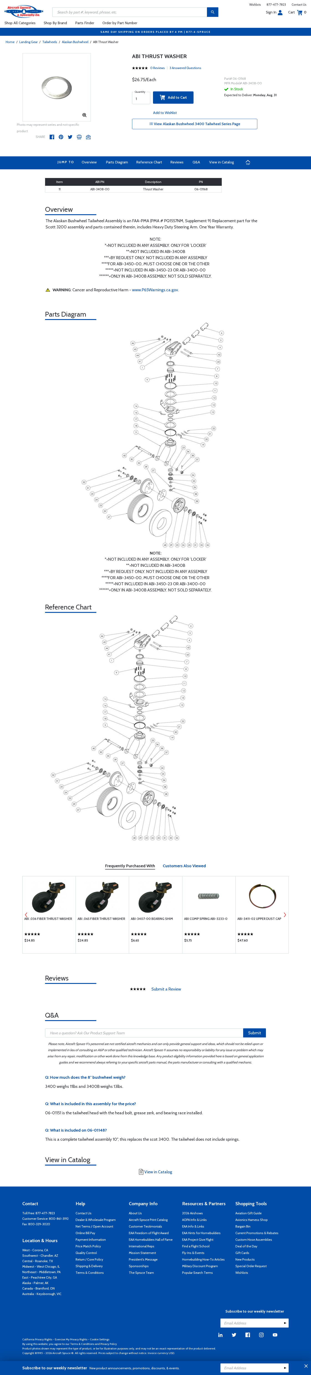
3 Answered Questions (185, 68)
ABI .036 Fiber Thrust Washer (48, 919)
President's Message (143, 1259)
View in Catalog (221, 162)
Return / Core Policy (89, 1259)
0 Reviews (157, 68)
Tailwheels (49, 42)
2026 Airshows (192, 1213)
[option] (57, 87)
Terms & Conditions (90, 1273)
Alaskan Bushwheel (75, 42)
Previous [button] (26, 915)
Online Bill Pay (85, 1233)
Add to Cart (176, 97)
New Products (245, 1259)
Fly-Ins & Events (193, 1253)
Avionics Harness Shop (251, 1220)
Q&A (196, 162)
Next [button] (285, 915)
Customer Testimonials (145, 1226)
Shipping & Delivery (89, 1266)
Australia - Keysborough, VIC (41, 1294)
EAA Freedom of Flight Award (149, 1233)
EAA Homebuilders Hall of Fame (151, 1240)
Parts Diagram (117, 162)
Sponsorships (139, 1266)
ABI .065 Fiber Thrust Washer (101, 919)
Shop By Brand (55, 23)
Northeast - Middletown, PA (41, 1272)
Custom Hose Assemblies (253, 1240)
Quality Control (86, 1253)
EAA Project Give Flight (197, 1240)
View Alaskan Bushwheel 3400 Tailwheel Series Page (196, 124)
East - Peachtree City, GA (39, 1277)
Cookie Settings (99, 1339)
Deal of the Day (246, 1246)
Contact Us (299, 4)
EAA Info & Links (193, 1226)
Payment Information (91, 1240)
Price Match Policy (88, 1246)
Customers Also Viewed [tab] (184, 865)
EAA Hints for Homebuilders (201, 1233)
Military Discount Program (200, 1266)
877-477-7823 (276, 4)
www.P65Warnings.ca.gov (155, 290)
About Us (135, 1213)
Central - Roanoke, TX (37, 1261)
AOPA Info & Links (194, 1220)
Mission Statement (142, 1253)
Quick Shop (49, 941)
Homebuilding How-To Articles (203, 1259)
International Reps (141, 1246)
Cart (297, 12)
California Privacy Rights (37, 1339)
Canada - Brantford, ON (38, 1288)
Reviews (177, 162)
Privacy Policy (108, 1344)
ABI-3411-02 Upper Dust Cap (259, 919)
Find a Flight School (195, 1246)
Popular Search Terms (197, 1273)
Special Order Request (251, 1266)
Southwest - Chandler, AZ (40, 1256)
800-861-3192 (59, 1219)
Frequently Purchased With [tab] (130, 865)
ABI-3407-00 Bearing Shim (152, 919)
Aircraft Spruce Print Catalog (148, 1220)
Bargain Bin (242, 1226)
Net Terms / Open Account (94, 1226)
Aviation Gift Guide (248, 1213)
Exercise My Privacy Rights (71, 1339)
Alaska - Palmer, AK (35, 1283)
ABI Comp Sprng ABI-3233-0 (205, 919)
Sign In (271, 12)
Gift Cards (242, 1253)
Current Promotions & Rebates (256, 1233)
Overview (89, 162)
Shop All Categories (20, 23)
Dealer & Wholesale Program (96, 1220)
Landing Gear (28, 42)
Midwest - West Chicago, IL (41, 1266)
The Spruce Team (141, 1273)
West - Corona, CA (35, 1250)
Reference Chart (149, 162)
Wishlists (255, 4)
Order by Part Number (119, 23)
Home (10, 42)
